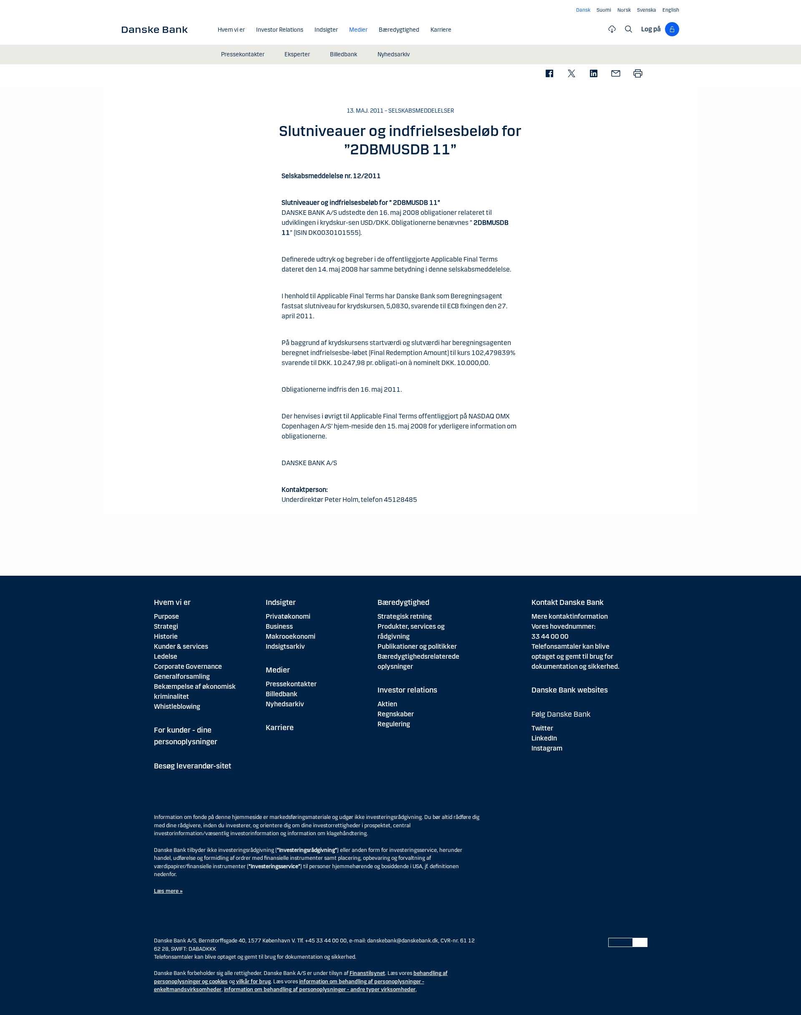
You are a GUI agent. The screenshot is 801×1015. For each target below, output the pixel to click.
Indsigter (281, 602)
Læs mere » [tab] (168, 891)
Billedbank (281, 694)
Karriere (280, 727)
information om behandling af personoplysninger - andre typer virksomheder (320, 989)
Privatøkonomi (288, 616)
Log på (651, 29)
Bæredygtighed (403, 602)
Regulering (394, 724)
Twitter (542, 728)
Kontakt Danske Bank (567, 602)
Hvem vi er (172, 602)
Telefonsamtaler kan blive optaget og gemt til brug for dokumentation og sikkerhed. (575, 656)
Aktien (387, 704)
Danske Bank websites (569, 690)
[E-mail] (616, 74)
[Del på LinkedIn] (593, 74)
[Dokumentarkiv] (612, 29)
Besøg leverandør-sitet (192, 766)
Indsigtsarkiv (285, 646)
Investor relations (407, 690)
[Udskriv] (638, 74)
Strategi (166, 626)
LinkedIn (544, 738)
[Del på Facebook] (549, 74)
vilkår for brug (253, 981)
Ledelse (165, 656)
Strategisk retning (405, 616)
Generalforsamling (182, 676)
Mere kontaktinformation (569, 616)
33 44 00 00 (550, 636)
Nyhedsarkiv (285, 704)
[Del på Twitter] (571, 74)
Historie (166, 636)
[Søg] (629, 29)
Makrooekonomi (290, 636)
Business (279, 626)
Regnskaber (396, 714)
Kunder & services (181, 646)
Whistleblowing (177, 706)
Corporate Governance (188, 666)
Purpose (166, 616)
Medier (278, 670)
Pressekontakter (291, 684)
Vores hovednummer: (563, 626)
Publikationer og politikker (417, 646)
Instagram (546, 748)
